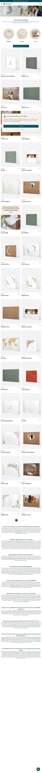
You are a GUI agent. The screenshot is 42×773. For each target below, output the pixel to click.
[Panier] (40, 4)
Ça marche (21, 126)
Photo (35, 41)
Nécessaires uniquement (21, 129)
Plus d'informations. (17, 121)
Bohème (22, 41)
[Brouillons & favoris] (38, 4)
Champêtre (8, 41)
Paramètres (21, 123)
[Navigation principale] (2, 4)
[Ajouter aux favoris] (18, 50)
